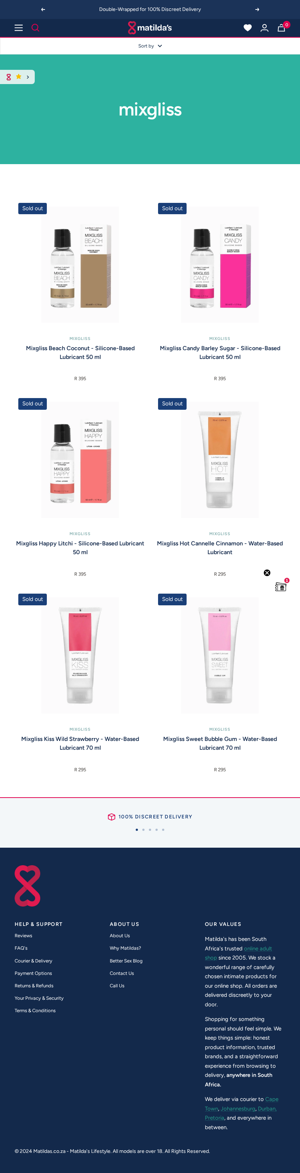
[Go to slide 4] (156, 830)
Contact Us (122, 973)
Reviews (23, 935)
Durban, (267, 1108)
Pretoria (214, 1118)
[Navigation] (19, 28)
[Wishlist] (248, 28)
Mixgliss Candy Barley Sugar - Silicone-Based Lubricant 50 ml (220, 352)
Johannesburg (238, 1108)
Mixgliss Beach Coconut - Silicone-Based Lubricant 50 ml (80, 352)
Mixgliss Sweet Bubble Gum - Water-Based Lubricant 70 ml (220, 743)
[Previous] (43, 9)
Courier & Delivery (33, 961)
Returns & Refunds (34, 985)
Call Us (117, 985)
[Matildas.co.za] (150, 27)
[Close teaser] (267, 572)
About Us (120, 935)
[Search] (35, 28)
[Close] (28, 77)
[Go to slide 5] (163, 830)
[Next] (257, 9)
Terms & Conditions (35, 1010)
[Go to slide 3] (150, 830)
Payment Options (33, 973)
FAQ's (21, 948)
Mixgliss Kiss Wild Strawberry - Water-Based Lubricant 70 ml (80, 743)
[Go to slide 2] (143, 830)
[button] (281, 586)
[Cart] (281, 28)
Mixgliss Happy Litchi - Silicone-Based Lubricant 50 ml (80, 548)
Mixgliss (80, 338)
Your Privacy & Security (39, 998)
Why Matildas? (125, 948)
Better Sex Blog (126, 961)
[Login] (264, 28)
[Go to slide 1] (137, 830)
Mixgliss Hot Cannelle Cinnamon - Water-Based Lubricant (220, 548)
